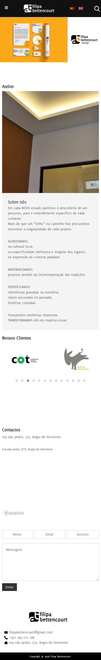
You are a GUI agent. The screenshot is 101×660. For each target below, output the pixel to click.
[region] (50, 482)
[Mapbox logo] (14, 513)
